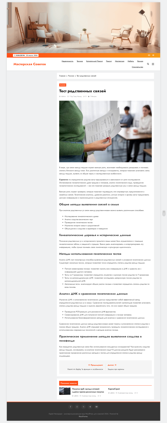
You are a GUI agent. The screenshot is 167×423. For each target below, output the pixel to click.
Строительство (137, 67)
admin (63, 96)
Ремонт (109, 61)
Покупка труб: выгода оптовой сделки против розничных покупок (88, 390)
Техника (80, 61)
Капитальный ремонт (94, 61)
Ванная (140, 61)
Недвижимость (67, 61)
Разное (62, 85)
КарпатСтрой (114, 388)
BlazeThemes (83, 416)
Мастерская (119, 61)
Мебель (131, 61)
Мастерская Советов (30, 64)
